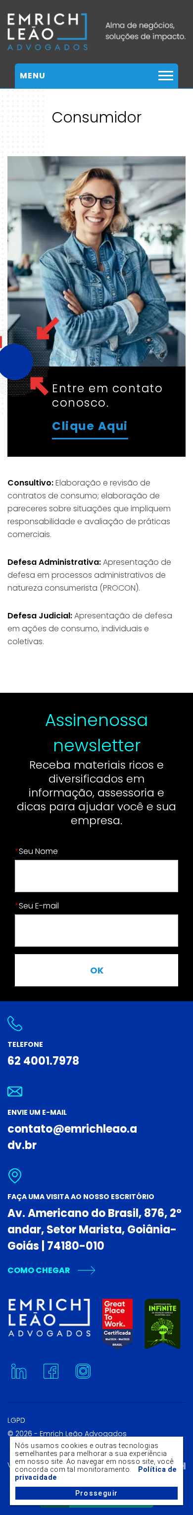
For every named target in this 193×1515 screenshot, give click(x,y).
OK (96, 970)
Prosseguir (96, 1493)
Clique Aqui (90, 426)
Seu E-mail (37, 905)
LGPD (16, 1420)
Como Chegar (38, 1270)
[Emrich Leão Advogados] (96, 31)
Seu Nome (36, 851)
